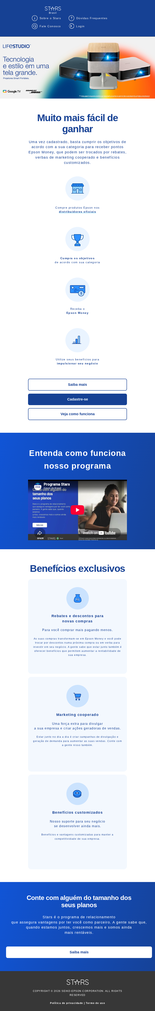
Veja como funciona (78, 414)
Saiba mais (77, 385)
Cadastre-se (77, 399)
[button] (77, 26)
